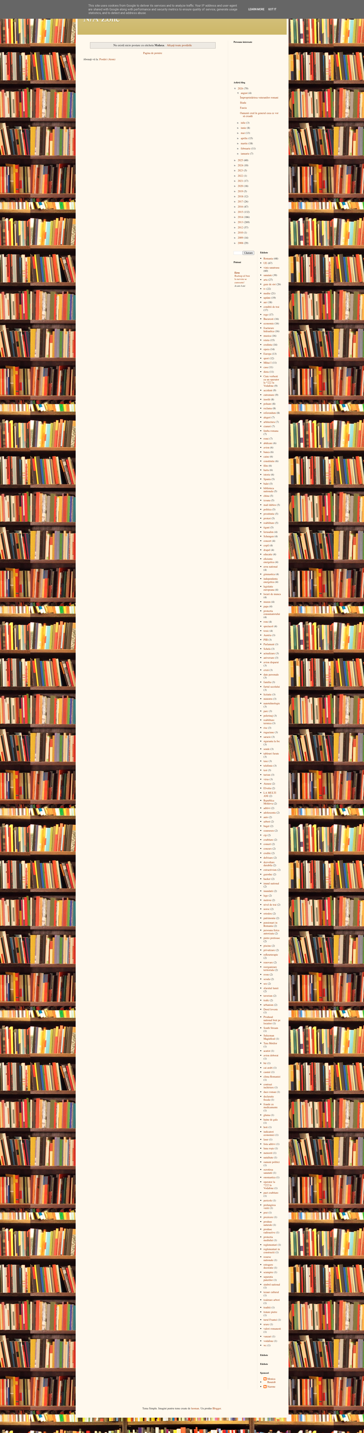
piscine (267, 945)
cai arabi (268, 1067)
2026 (241, 88)
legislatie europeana (269, 588)
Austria (267, 635)
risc (265, 727)
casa (266, 367)
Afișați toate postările (179, 45)
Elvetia (267, 788)
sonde (267, 749)
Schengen (269, 536)
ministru (268, 698)
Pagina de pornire (152, 53)
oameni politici (272, 1162)
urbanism (268, 1005)
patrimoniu (269, 918)
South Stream (271, 1028)
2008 (241, 243)
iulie (243, 122)
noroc (267, 909)
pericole (268, 1200)
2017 (241, 201)
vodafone (268, 1341)
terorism (268, 995)
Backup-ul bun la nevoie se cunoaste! (242, 279)
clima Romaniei (272, 1076)
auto (266, 817)
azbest (267, 821)
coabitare (268, 839)
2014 (241, 217)
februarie (246, 148)
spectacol (268, 626)
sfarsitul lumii (271, 988)
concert (267, 541)
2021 (241, 181)
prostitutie (269, 513)
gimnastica (269, 574)
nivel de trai (270, 904)
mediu (267, 293)
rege (266, 314)
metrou (267, 900)
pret (266, 1212)
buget (266, 826)
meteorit (268, 1153)
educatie (268, 554)
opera (266, 349)
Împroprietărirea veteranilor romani (259, 97)
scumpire (268, 1272)
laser (266, 1139)
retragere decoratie (268, 1266)
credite (267, 853)
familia (267, 682)
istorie (267, 474)
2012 (241, 227)
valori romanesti (272, 1328)
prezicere (268, 1217)
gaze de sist (270, 284)
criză (266, 670)
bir (265, 1063)
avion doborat (271, 1055)
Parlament (269, 644)
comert (267, 844)
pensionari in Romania (270, 924)
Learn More (256, 9)
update (267, 297)
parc (266, 711)
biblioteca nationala (269, 489)
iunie (244, 128)
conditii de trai (271, 306)
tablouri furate (271, 753)
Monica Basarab (271, 1380)
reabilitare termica (269, 721)
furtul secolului (272, 686)
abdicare (268, 443)
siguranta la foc (272, 741)
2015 (241, 212)
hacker (267, 879)
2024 (241, 165)
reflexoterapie (271, 954)
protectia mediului (268, 1238)
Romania (268, 258)
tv (265, 289)
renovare (268, 962)
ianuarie (245, 153)
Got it (272, 9)
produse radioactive (269, 1230)
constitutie (269, 461)
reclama (268, 408)
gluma (267, 1115)
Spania (267, 479)
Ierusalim (269, 532)
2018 (241, 196)
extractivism (270, 870)
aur (265, 302)
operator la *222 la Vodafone (269, 1185)
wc (265, 1345)
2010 (241, 232)
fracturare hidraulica (269, 329)
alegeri (267, 417)
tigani (267, 527)
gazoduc (268, 874)
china (266, 495)
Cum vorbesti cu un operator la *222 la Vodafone (271, 380)
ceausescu (269, 830)
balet (266, 483)
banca (267, 452)
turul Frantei (270, 1319)
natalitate (268, 1157)
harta (266, 470)
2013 (241, 222)
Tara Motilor (270, 1043)
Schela (267, 649)
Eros (237, 273)
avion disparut (271, 662)
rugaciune (269, 732)
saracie (267, 737)
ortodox (268, 913)
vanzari (267, 1336)
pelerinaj (268, 715)
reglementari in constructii (272, 1250)
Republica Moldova (269, 802)
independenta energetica (271, 580)
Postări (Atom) (107, 59)
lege (266, 895)
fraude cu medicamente (271, 1105)
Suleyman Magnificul (269, 1037)
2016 (241, 206)
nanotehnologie (272, 703)
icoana (267, 500)
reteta (266, 340)
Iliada (243, 102)
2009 (241, 237)
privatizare (269, 950)
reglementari (270, 1244)
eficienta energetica (269, 560)
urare (266, 1324)
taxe (266, 761)
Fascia (243, 107)
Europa (267, 353)
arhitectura (269, 422)
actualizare (269, 653)
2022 (241, 175)
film (266, 465)
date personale (271, 674)
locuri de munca (272, 594)
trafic (266, 1000)
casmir (267, 1072)
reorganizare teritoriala (270, 968)
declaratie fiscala (269, 1098)
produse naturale (268, 1223)
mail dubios (270, 505)
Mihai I (267, 362)
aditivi (267, 808)
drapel (267, 550)
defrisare (268, 857)
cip (265, 835)
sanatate (268, 275)
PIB (266, 639)
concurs (268, 848)
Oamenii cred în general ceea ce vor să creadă (259, 114)
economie (269, 323)
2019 (241, 191)
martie (244, 143)
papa (266, 606)
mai (243, 133)
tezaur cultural (271, 1292)
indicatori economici (269, 1133)
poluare (267, 403)
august (244, 93)
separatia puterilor (268, 1278)
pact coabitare (271, 1192)
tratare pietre (270, 1312)
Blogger (217, 1408)
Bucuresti (269, 319)
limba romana (271, 431)
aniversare (269, 657)
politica (267, 509)
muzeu (267, 602)
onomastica (269, 1177)
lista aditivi (269, 1144)
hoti (266, 1127)
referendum (270, 413)
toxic (266, 631)
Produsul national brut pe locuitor (272, 1020)
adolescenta (270, 812)
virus (266, 779)
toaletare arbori (272, 1300)
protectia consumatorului (272, 612)
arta (266, 279)
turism (267, 774)
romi (266, 438)
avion (266, 447)
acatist (267, 1051)
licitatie (267, 694)
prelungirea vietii (270, 1206)
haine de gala (271, 1119)
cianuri (267, 426)
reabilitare (269, 523)
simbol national (272, 1284)
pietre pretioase (272, 938)
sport (266, 358)
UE (265, 263)
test (265, 770)
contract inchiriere (269, 1085)
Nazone (271, 1386)
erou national (271, 566)
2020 (241, 186)
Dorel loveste (271, 1009)
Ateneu (267, 783)
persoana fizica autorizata (271, 931)
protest (267, 518)
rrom (266, 974)
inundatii (268, 891)
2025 (241, 160)
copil (266, 545)
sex (265, 983)
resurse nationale (268, 1258)
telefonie (268, 765)
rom (266, 621)
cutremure (269, 395)
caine (266, 456)
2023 (241, 170)
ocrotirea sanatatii (268, 1171)
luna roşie (269, 1148)
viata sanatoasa (271, 267)
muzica (267, 335)
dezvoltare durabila (269, 863)
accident (268, 390)
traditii (267, 1307)
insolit (267, 399)
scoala (267, 979)
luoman (195, 1408)
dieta (266, 371)
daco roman (270, 1092)
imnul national (271, 883)
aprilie (244, 138)
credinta (268, 344)
